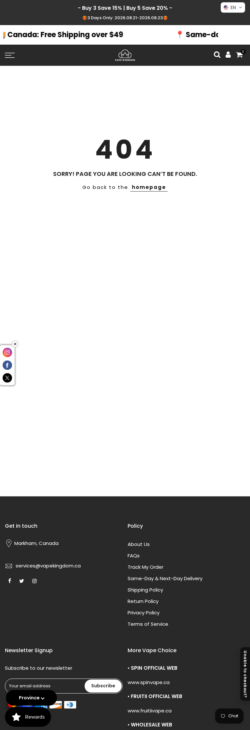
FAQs (134, 555)
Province (29, 697)
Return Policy (143, 601)
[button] (233, 7)
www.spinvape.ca (149, 682)
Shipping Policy (145, 589)
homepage (149, 187)
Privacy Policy (144, 612)
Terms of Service (148, 624)
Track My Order (145, 567)
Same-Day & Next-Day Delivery (165, 578)
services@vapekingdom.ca (48, 565)
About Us (139, 544)
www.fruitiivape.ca (150, 710)
